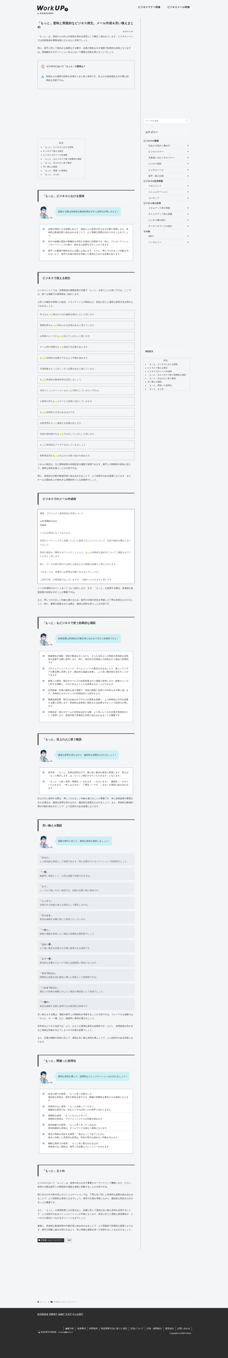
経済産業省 (42, 1314)
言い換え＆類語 (50, 167)
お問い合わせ (183, 1328)
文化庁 (68, 1314)
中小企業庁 (77, 1314)
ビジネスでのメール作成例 (55, 155)
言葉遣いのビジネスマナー (52, 1240)
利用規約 (93, 1328)
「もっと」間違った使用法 (55, 171)
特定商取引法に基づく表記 (114, 1328)
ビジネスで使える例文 (53, 151)
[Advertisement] (86, 113)
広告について (136, 1328)
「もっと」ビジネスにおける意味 (58, 147)
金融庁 (61, 1314)
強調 (69, 1240)
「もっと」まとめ (51, 174)
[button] (187, 120)
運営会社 (169, 1328)
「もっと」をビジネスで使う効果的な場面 (62, 159)
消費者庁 (53, 1314)
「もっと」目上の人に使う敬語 (57, 163)
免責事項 (81, 1328)
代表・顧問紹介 (154, 1328)
